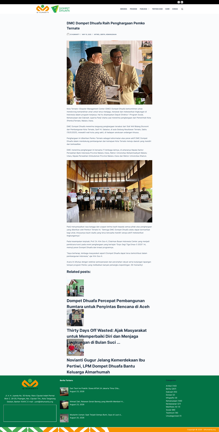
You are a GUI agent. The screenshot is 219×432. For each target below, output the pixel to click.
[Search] (182, 9)
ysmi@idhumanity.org (44, 401)
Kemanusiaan (111, 34)
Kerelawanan (171, 404)
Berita (102, 34)
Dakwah (169, 392)
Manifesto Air (171, 407)
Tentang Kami (157, 9)
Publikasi (143, 9)
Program (133, 9)
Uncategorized (172, 416)
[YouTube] (182, 2)
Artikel (97, 34)
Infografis (170, 398)
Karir (167, 9)
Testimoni (170, 413)
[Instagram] (179, 2)
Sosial (168, 410)
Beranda (123, 9)
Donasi (175, 9)
